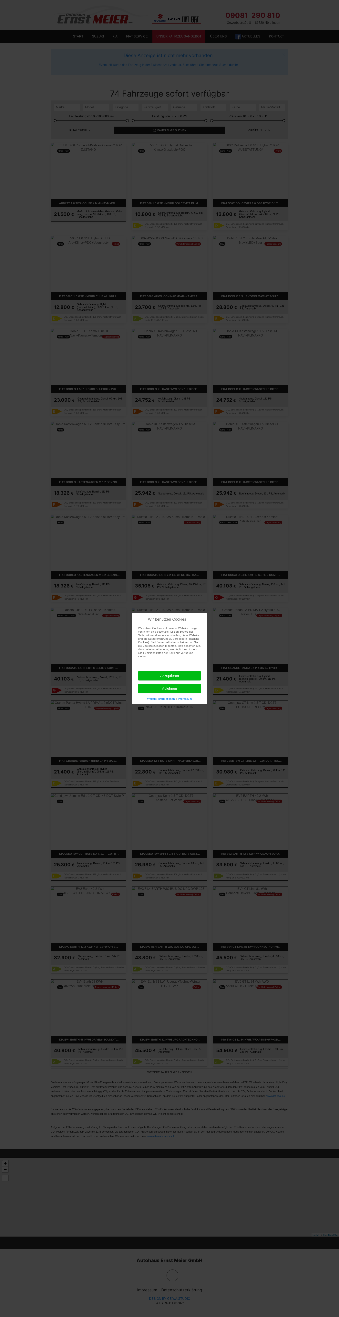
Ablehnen (169, 688)
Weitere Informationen (161, 698)
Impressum (185, 698)
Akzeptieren (169, 676)
